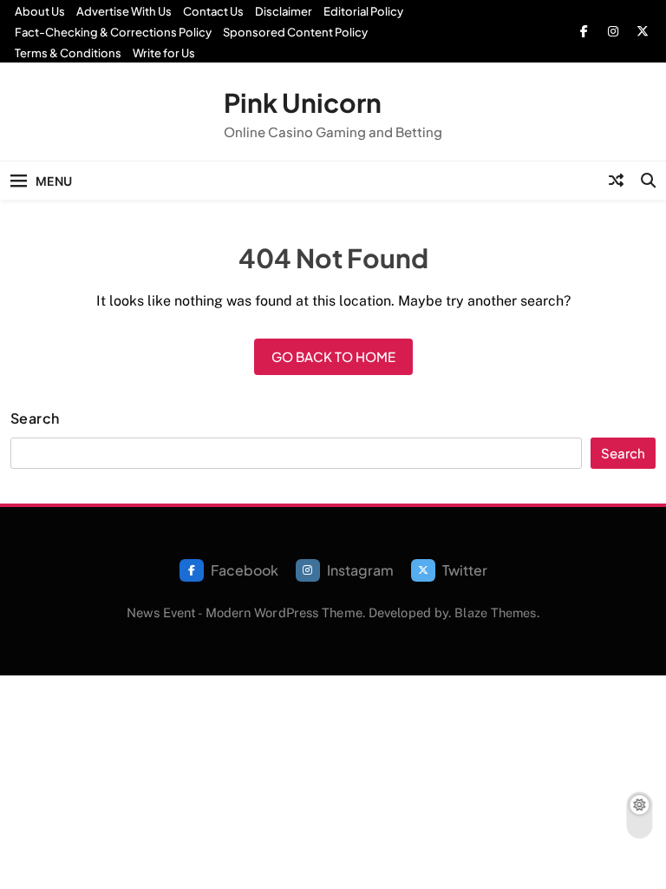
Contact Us (213, 11)
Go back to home (333, 356)
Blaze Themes (495, 612)
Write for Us (164, 53)
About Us (40, 11)
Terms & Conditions (68, 53)
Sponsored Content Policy (295, 32)
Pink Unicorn (303, 102)
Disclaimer (283, 11)
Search (35, 418)
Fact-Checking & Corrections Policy (113, 32)
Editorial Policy (363, 11)
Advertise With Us (124, 11)
